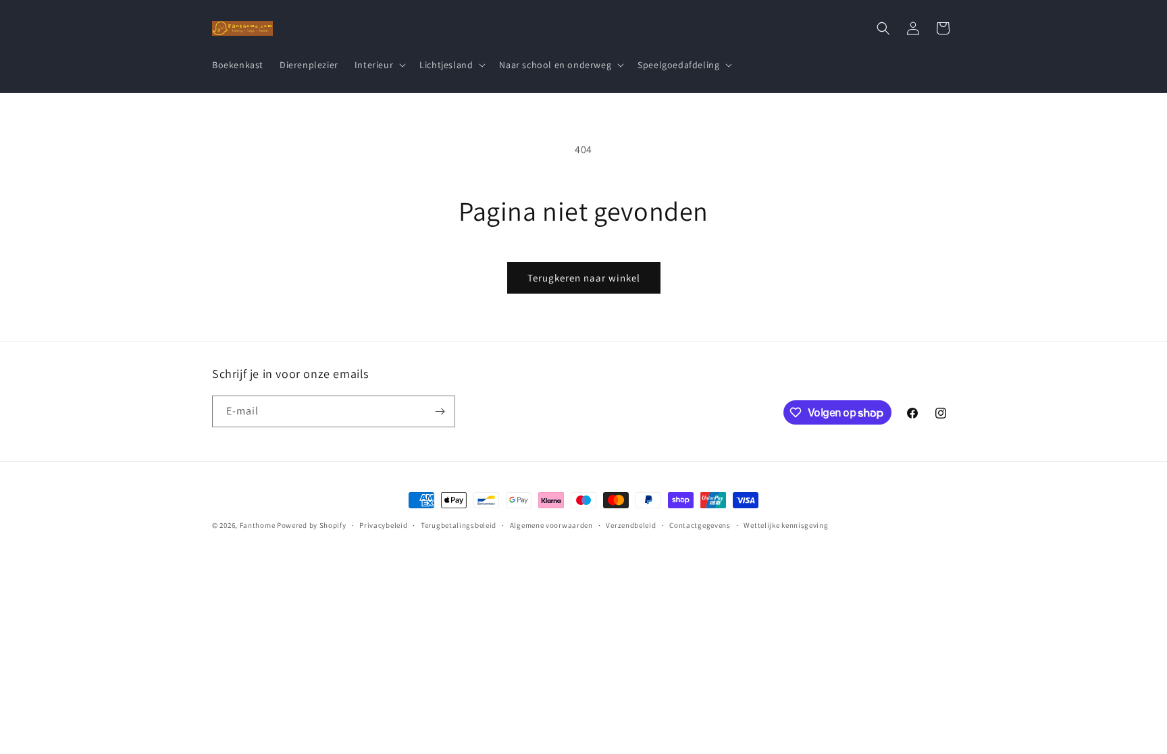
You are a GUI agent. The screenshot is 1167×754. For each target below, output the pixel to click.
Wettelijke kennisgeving (786, 525)
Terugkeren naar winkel (583, 277)
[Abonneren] (440, 411)
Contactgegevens (700, 525)
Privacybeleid (383, 525)
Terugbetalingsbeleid (458, 525)
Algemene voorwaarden (551, 525)
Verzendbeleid (631, 525)
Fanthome (258, 525)
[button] (378, 65)
